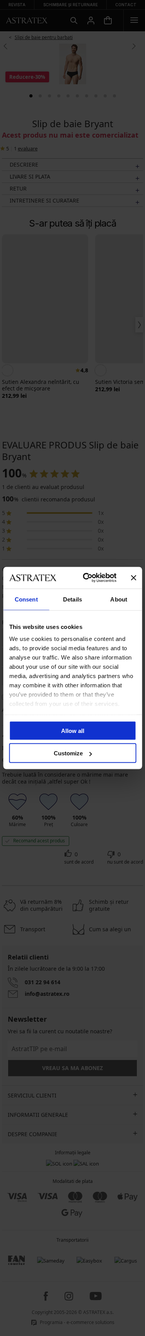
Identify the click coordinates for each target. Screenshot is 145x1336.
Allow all (72, 730)
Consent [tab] (26, 599)
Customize (68, 753)
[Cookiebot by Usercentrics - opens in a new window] (86, 578)
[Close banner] (133, 577)
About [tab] (118, 599)
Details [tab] (72, 599)
